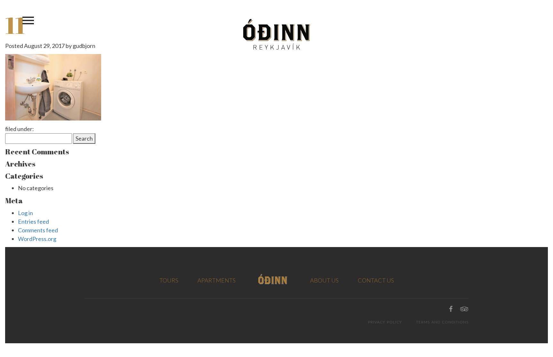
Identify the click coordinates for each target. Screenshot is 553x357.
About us (324, 280)
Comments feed (38, 230)
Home (273, 279)
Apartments (216, 280)
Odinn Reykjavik (276, 34)
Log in (25, 212)
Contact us (376, 280)
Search (84, 138)
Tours (168, 280)
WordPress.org (37, 238)
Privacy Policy (385, 322)
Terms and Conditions (442, 322)
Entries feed (33, 221)
